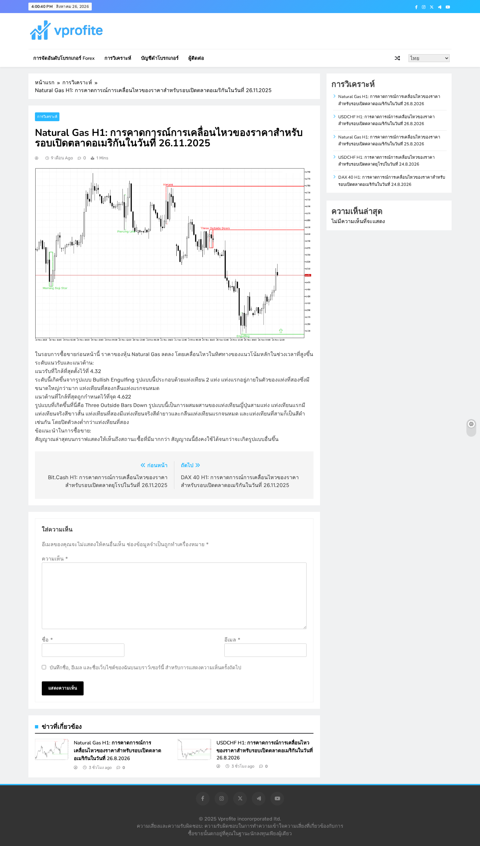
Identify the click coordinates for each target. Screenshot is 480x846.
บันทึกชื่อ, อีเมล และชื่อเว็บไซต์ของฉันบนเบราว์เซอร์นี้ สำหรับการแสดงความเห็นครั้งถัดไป (145, 667)
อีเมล (232, 639)
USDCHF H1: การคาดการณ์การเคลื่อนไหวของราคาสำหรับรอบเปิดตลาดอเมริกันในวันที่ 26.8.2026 (264, 750)
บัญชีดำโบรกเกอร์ (160, 58)
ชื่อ (47, 639)
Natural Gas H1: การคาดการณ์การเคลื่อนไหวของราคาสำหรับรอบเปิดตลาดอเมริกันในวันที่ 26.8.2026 (117, 751)
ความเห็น (55, 558)
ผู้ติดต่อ (196, 58)
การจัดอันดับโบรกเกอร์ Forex (64, 58)
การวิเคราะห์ (117, 58)
